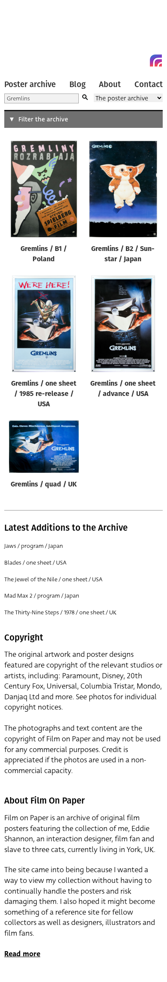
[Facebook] (140, 60)
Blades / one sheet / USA (35, 563)
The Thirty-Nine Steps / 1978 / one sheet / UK (60, 612)
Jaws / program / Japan (33, 546)
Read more (22, 954)
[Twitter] (125, 60)
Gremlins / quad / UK (44, 484)
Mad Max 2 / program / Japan (41, 596)
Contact (148, 84)
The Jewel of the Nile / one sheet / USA (53, 579)
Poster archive (30, 84)
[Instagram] (156, 60)
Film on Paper (23, 35)
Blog (77, 84)
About (110, 84)
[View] (44, 191)
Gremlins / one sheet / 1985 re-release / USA (43, 394)
